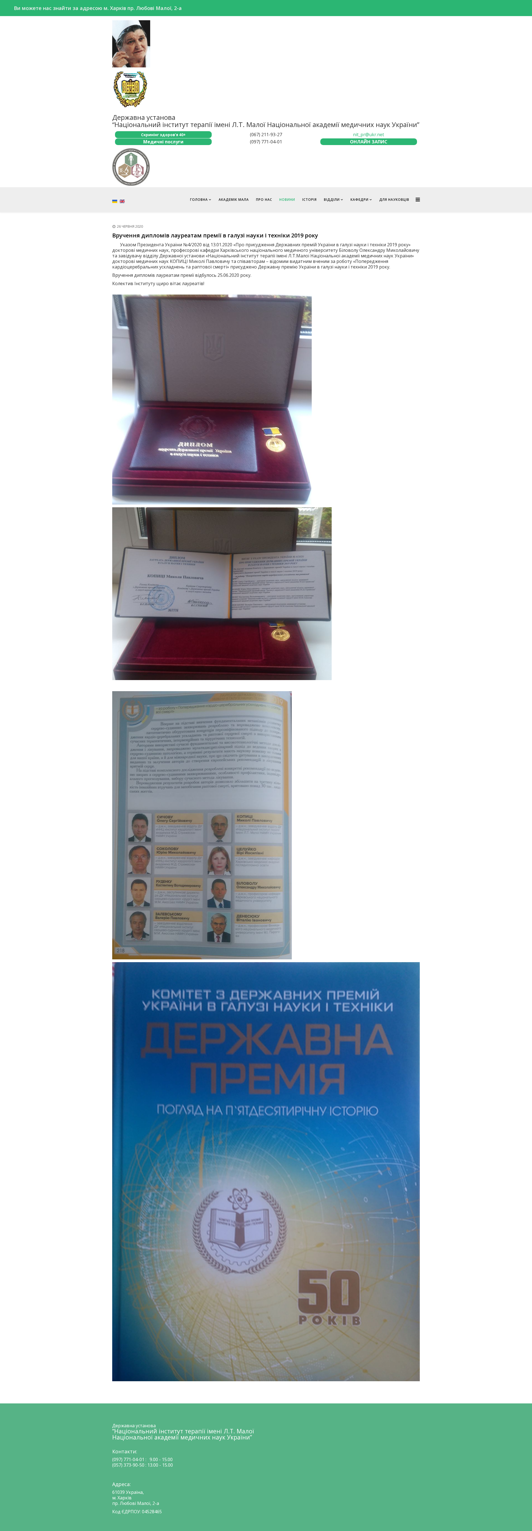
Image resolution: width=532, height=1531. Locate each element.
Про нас (264, 199)
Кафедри (360, 199)
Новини (287, 199)
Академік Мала (234, 199)
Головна (199, 199)
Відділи (332, 199)
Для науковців (394, 199)
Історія (309, 199)
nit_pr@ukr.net (368, 134)
